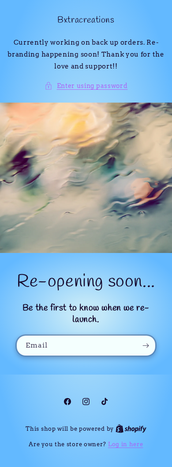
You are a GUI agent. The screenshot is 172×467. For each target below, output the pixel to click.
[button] (86, 86)
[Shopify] (131, 428)
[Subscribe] (145, 345)
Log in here (125, 444)
